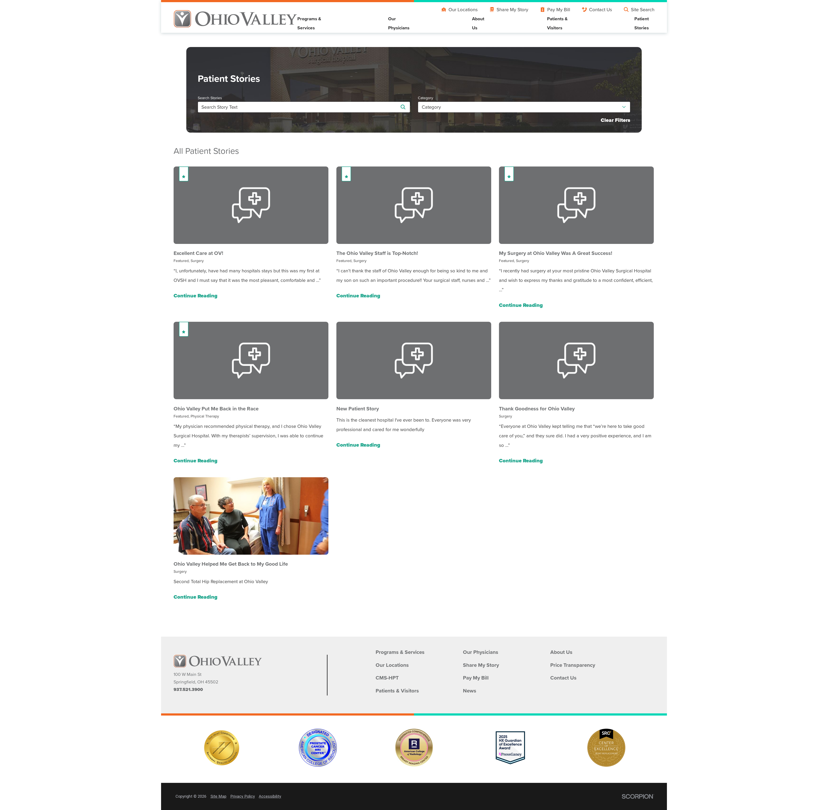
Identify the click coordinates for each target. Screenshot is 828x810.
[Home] (235, 18)
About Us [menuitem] (478, 23)
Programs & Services (400, 652)
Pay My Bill (558, 9)
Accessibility (270, 796)
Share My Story (512, 9)
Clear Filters (615, 120)
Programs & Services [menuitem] (309, 23)
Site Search (642, 9)
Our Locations (463, 9)
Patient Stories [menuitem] (641, 23)
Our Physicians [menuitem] (398, 23)
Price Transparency (572, 665)
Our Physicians (480, 652)
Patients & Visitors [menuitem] (557, 23)
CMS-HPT (387, 678)
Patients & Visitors (397, 691)
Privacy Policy (242, 796)
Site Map (218, 796)
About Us (561, 652)
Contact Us (600, 9)
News (469, 691)
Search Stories (210, 98)
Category (425, 98)
